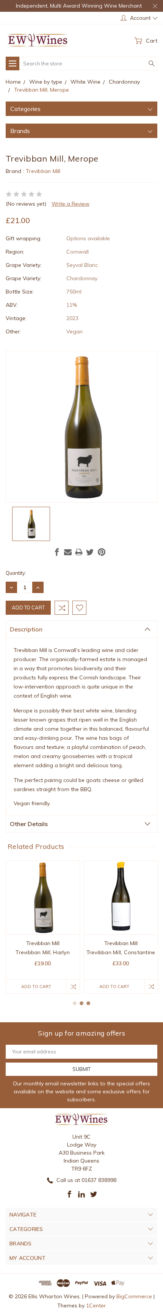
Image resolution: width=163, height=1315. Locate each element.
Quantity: (16, 573)
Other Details (29, 824)
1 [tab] (75, 1003)
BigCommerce (134, 1296)
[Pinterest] (101, 552)
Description (26, 629)
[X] (90, 552)
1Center (96, 1305)
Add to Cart (36, 986)
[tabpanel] (43, 927)
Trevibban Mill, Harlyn (43, 952)
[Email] (68, 552)
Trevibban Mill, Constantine (120, 952)
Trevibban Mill (43, 171)
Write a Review (70, 203)
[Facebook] (57, 552)
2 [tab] (81, 1003)
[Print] (79, 552)
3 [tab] (88, 1003)
